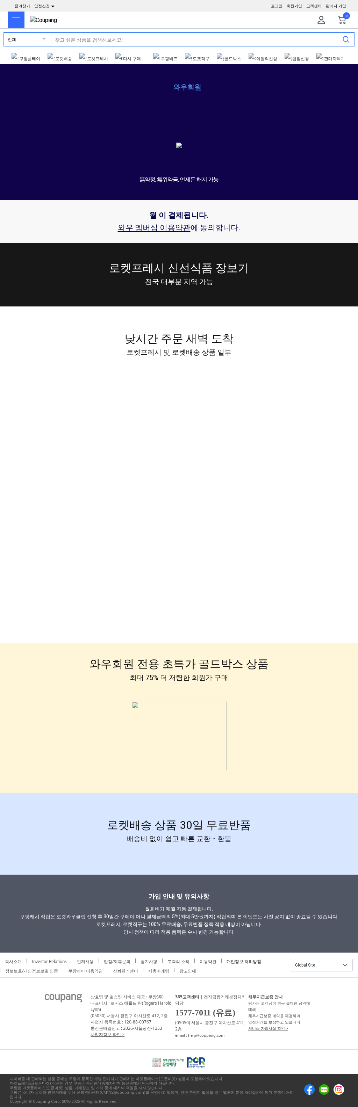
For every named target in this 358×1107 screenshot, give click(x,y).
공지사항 (149, 960)
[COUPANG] (63, 1000)
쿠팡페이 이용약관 (85, 970)
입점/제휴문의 (117, 960)
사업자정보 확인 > (107, 1034)
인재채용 (85, 960)
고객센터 (314, 6)
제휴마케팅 (158, 970)
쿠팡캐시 (30, 916)
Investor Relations (49, 960)
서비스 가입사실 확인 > (268, 1028)
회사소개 (13, 960)
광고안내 (187, 970)
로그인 (276, 6)
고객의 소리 (178, 960)
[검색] (346, 39)
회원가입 (294, 6)
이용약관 (208, 960)
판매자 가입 (336, 6)
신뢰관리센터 (125, 970)
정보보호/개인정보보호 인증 (31, 970)
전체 (12, 39)
